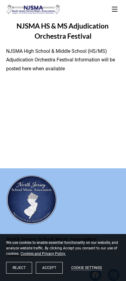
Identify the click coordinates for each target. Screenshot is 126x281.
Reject (19, 268)
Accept (49, 268)
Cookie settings (86, 268)
